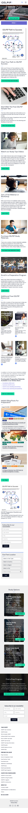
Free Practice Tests (5, 759)
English (4, 420)
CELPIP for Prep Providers (7, 777)
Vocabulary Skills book (8, 383)
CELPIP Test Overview (6, 729)
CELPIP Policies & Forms (6, 747)
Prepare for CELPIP (6, 752)
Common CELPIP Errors (8, 385)
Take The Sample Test (8, 125)
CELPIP (15, 418)
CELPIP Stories (4, 732)
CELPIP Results (4, 745)
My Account (4, 794)
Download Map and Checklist (10, 81)
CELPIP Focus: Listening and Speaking (12, 388)
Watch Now (5, 168)
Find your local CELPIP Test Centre (14, 694)
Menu (13, 23)
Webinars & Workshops (6, 763)
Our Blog (5, 480)
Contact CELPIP (4, 787)
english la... (5, 418)
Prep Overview (4, 755)
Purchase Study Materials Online (10, 250)
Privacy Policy (14, 802)
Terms (2, 792)
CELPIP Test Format (5, 740)
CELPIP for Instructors (6, 782)
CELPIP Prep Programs (6, 770)
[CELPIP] (7, 2)
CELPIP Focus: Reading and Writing (11, 386)
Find (6, 575)
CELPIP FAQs (4, 749)
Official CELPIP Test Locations (8, 736)
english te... (20, 418)
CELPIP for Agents (5, 780)
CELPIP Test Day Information (7, 743)
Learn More (5, 213)
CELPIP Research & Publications (8, 789)
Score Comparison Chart (7, 757)
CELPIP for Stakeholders (8, 773)
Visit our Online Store (7, 394)
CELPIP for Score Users (6, 775)
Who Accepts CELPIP (6, 734)
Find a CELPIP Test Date (6, 738)
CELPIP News (4, 766)
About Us (3, 785)
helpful (10, 418)
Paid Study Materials (6, 768)
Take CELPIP (4, 727)
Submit (6, 546)
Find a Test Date (14, 18)
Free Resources (4, 761)
